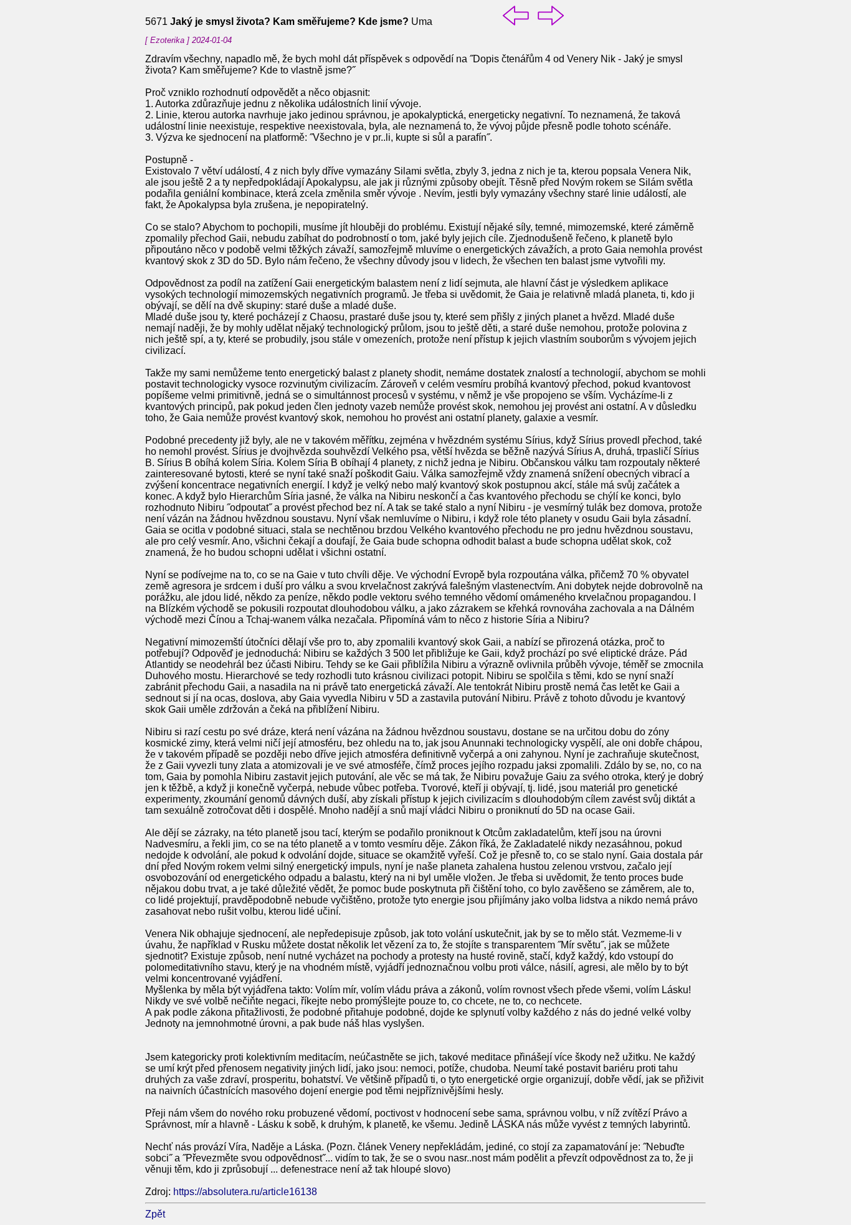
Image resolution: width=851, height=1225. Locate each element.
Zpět (155, 1214)
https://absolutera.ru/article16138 (245, 1191)
